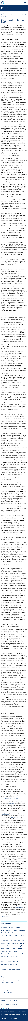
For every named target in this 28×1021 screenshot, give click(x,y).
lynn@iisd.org (5, 916)
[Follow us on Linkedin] (14, 1000)
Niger (2, 948)
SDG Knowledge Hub (11, 1004)
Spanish (13, 8)
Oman (14, 948)
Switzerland (11, 959)
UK (14, 961)
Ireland (3, 943)
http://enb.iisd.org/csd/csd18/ (9, 798)
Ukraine (9, 961)
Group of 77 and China (8, 969)
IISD (2, 1004)
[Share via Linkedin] (8, 992)
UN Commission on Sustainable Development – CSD (10, 981)
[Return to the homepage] (2, 2)
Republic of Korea (6, 954)
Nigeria (8, 948)
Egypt (16, 935)
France (9, 938)
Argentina (4, 927)
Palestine (4, 951)
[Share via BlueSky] (11, 992)
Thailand (19, 959)
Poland (15, 951)
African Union (12, 964)
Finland (3, 938)
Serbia (22, 954)
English (7, 8)
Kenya (3, 946)
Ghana (22, 938)
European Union (6, 967)
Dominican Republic (7, 935)
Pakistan (19, 948)
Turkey (3, 961)
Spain (12, 956)
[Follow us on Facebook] (11, 1000)
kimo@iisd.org (15, 817)
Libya (8, 946)
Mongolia (20, 946)
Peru (9, 951)
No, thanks (13, 1018)
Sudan (17, 956)
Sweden (3, 959)
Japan (14, 943)
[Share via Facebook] (5, 992)
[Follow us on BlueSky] (17, 1000)
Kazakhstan (20, 943)
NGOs (18, 969)
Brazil (2, 930)
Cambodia (9, 930)
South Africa (5, 956)
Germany (15, 938)
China (16, 930)
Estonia (22, 935)
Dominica (15, 933)
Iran (23, 940)
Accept (4, 1018)
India (11, 940)
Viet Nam (4, 964)
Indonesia (17, 940)
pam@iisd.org (5, 813)
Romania (16, 954)
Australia (11, 927)
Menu (25, 2)
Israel (8, 943)
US (17, 961)
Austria (18, 927)
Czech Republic (5, 933)
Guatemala (4, 940)
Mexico (14, 946)
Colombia (22, 930)
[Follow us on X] (8, 1000)
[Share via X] (2, 992)
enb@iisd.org (11, 803)
